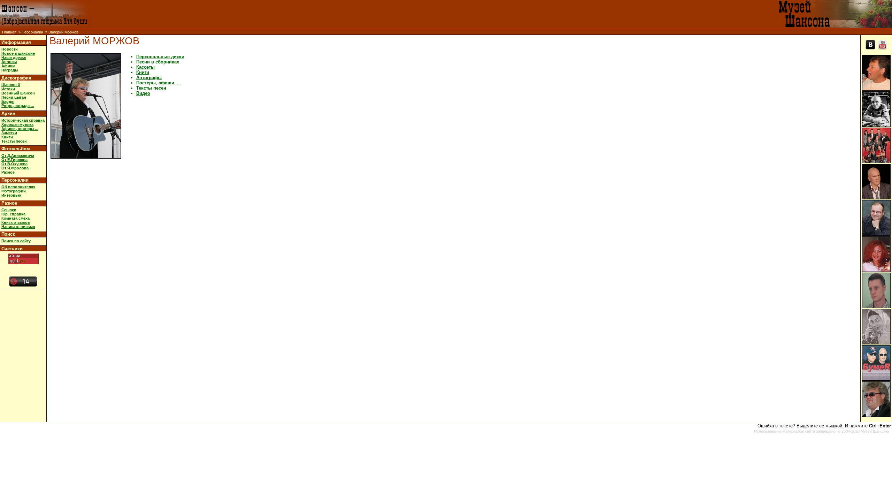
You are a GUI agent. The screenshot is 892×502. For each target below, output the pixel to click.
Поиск (8, 234)
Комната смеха (15, 218)
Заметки (9, 133)
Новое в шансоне (18, 53)
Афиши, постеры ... (19, 129)
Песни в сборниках (157, 61)
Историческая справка (23, 120)
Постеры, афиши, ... (158, 82)
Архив (8, 113)
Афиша (8, 66)
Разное (8, 172)
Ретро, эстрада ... (17, 106)
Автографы (149, 77)
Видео (143, 93)
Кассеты (145, 67)
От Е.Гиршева (14, 160)
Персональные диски (160, 56)
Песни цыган (13, 97)
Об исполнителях (18, 187)
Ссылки (8, 210)
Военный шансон (18, 93)
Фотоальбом (15, 148)
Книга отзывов (15, 222)
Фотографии (13, 191)
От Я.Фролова (15, 168)
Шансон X (10, 85)
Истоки (8, 89)
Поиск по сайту (16, 241)
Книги (7, 137)
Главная (9, 32)
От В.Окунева (14, 164)
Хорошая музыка (17, 124)
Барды (7, 101)
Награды (9, 70)
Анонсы (9, 62)
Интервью (11, 195)
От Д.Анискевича (17, 155)
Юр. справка (13, 214)
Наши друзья (13, 57)
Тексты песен (14, 141)
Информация (16, 42)
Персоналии (32, 32)
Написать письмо (18, 227)
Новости (9, 49)
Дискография (16, 78)
